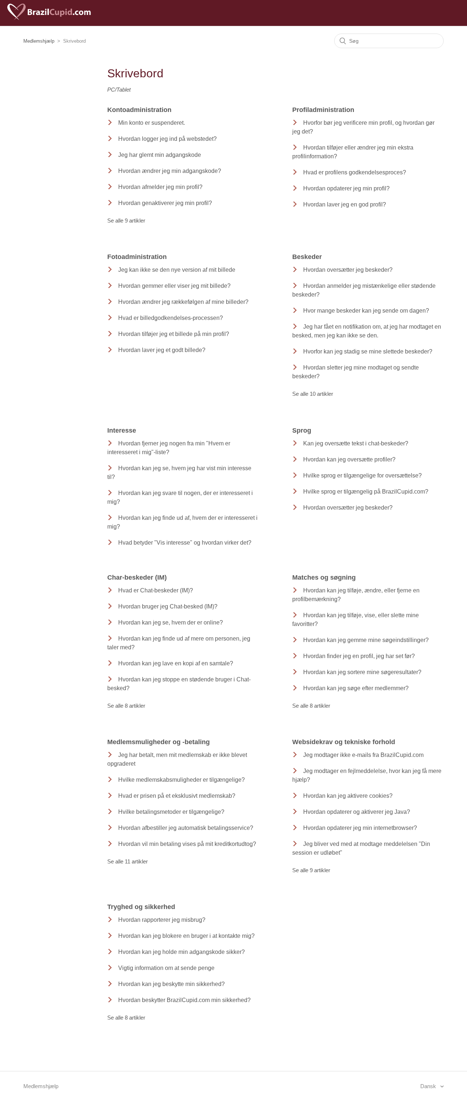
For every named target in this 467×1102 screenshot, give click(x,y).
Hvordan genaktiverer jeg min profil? (165, 203)
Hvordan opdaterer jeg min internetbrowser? (360, 828)
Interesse (121, 430)
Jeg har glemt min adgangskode (159, 155)
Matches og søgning (324, 577)
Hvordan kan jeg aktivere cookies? (348, 796)
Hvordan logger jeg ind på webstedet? (167, 139)
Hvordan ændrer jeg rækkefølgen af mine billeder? (183, 302)
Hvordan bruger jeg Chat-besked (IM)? (167, 606)
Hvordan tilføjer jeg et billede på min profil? (173, 334)
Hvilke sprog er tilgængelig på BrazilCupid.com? (365, 491)
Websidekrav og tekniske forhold (343, 742)
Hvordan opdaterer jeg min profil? (346, 188)
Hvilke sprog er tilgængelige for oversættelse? (362, 475)
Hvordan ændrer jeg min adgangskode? (169, 171)
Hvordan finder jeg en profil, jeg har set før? (359, 656)
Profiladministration (323, 109)
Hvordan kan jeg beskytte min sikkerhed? (171, 984)
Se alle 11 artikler (127, 861)
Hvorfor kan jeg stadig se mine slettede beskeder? (367, 351)
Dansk (428, 1086)
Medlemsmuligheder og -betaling (158, 742)
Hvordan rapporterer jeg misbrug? (161, 920)
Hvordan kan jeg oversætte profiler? (349, 459)
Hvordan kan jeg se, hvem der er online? (170, 622)
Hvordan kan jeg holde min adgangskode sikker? (181, 952)
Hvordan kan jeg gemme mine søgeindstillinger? (366, 640)
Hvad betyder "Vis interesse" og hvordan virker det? (184, 543)
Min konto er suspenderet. (151, 123)
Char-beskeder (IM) (137, 577)
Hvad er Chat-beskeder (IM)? (155, 590)
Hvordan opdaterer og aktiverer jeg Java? (356, 812)
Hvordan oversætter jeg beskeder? (348, 270)
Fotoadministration (137, 256)
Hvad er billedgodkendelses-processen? (170, 318)
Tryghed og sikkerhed (141, 906)
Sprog (301, 430)
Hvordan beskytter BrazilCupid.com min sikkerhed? (184, 1000)
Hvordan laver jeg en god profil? (344, 204)
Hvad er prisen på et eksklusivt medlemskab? (176, 796)
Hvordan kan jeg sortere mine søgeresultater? (362, 672)
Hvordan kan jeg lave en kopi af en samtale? (175, 663)
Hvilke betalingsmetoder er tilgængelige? (171, 812)
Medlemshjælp (38, 41)
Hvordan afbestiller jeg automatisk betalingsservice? (185, 828)
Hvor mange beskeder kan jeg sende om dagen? (366, 311)
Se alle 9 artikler (126, 220)
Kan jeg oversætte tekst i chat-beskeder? (355, 443)
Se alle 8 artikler (126, 706)
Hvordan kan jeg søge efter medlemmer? (356, 688)
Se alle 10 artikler (312, 394)
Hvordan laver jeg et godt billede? (161, 350)
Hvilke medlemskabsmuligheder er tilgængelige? (181, 780)
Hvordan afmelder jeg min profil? (160, 187)
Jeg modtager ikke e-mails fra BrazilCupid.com (363, 755)
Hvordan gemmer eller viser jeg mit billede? (174, 286)
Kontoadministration (139, 109)
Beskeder (307, 256)
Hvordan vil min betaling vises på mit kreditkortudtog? (187, 844)
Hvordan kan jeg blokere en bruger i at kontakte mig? (186, 936)
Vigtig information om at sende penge (166, 968)
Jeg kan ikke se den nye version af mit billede (176, 270)
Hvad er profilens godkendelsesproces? (354, 172)
